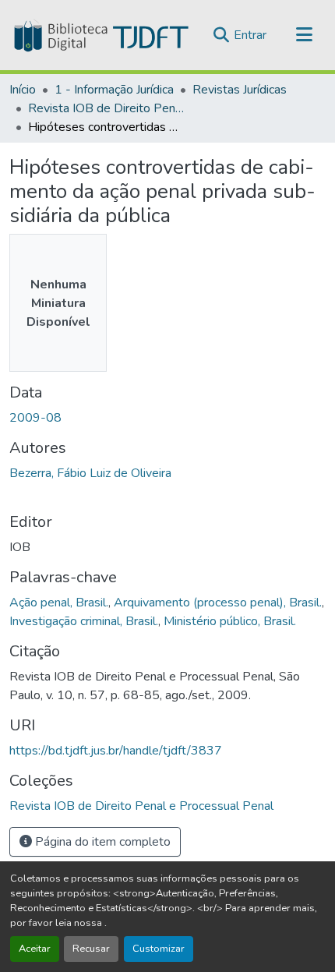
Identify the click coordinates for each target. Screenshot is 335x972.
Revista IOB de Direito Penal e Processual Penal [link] (106, 108)
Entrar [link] (250, 35)
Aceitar (35, 949)
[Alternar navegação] (304, 35)
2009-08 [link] (35, 417)
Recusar (91, 949)
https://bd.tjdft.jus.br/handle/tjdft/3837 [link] (115, 750)
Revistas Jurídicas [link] (239, 89)
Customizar (158, 949)
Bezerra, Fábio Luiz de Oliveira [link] (90, 473)
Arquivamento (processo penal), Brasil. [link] (218, 602)
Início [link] (22, 89)
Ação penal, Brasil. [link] (58, 602)
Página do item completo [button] (101, 841)
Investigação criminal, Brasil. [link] (83, 621)
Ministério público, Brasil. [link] (230, 621)
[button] (99, 35)
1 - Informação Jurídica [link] (114, 89)
